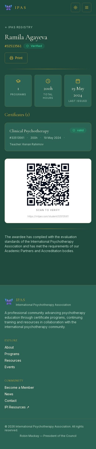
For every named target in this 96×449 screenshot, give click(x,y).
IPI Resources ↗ (17, 407)
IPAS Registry (20, 27)
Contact (11, 401)
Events (10, 367)
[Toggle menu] (86, 7)
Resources (13, 360)
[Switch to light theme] (75, 7)
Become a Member (19, 387)
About (9, 347)
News (9, 394)
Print (19, 58)
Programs (12, 354)
